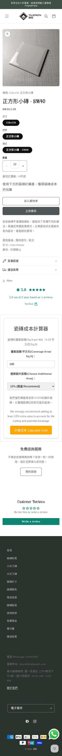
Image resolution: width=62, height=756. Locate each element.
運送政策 (12, 636)
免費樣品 (12, 621)
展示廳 (10, 628)
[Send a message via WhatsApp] (54, 734)
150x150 (11, 122)
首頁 (9, 550)
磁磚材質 (12, 558)
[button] (7, 16)
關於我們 (12, 688)
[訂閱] (50, 708)
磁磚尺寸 (12, 581)
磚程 (35, 749)
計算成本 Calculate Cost (31, 430)
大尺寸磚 (12, 574)
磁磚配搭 (12, 605)
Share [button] (10, 280)
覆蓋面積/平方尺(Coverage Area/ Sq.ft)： (31, 354)
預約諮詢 (31, 471)
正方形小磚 (12, 136)
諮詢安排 (12, 613)
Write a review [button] (31, 521)
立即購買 (31, 211)
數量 (5, 157)
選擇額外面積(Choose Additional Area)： (31, 376)
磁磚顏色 (12, 589)
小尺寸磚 (12, 566)
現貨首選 (12, 597)
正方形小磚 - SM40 (17, 150)
